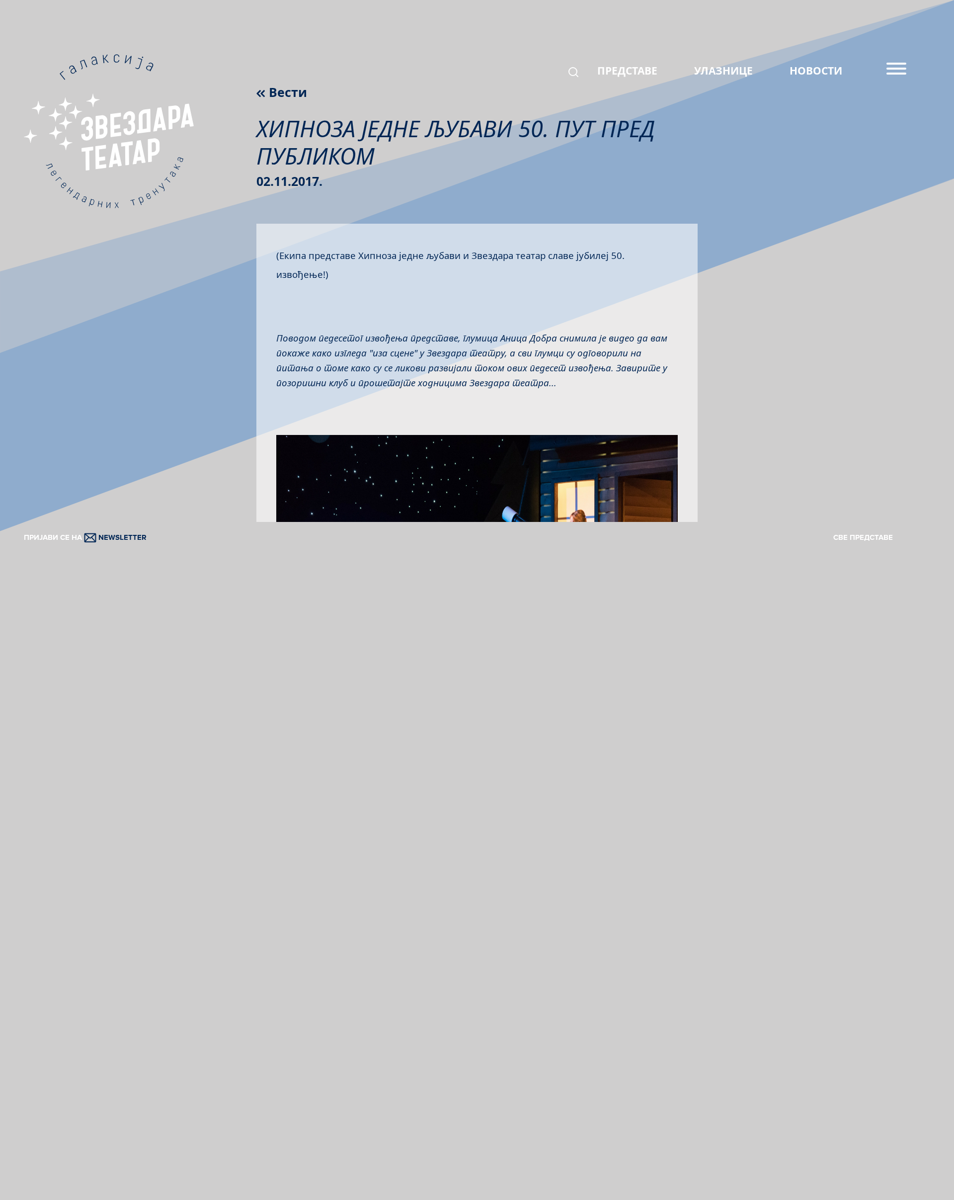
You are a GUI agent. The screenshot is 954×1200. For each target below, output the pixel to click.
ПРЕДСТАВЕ (627, 71)
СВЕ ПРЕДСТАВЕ (863, 537)
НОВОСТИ (816, 71)
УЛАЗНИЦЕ (723, 71)
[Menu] (896, 72)
